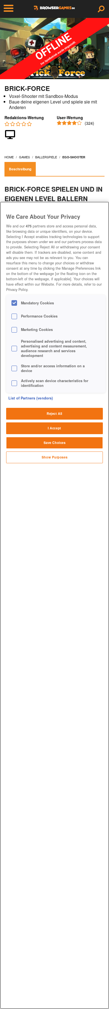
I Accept (54, 428)
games (24, 157)
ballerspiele (46, 157)
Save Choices (55, 442)
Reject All (54, 413)
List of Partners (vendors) (30, 398)
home (9, 157)
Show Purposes (54, 457)
